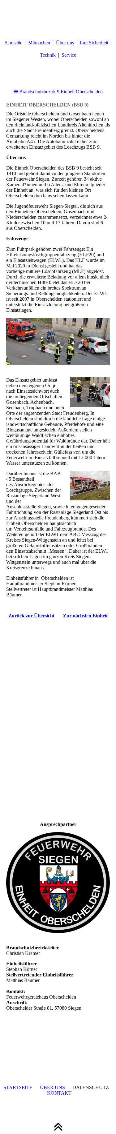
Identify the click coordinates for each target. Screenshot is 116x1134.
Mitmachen (39, 42)
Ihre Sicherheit (94, 42)
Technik (48, 55)
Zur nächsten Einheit (85, 615)
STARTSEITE (17, 1087)
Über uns (65, 42)
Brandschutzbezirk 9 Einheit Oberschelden (60, 91)
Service (69, 55)
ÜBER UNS (52, 1087)
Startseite (13, 42)
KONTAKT (59, 1093)
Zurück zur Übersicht (31, 615)
